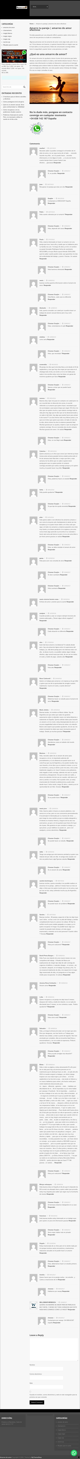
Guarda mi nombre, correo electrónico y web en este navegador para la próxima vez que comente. (53, 1396)
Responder (57, 162)
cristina (42, 337)
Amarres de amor (6, 1457)
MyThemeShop (36, 1457)
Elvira (41, 1064)
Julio (41, 852)
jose (40, 184)
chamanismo (7, 30)
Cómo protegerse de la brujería (13, 102)
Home (32, 24)
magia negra (7, 36)
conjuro (42, 613)
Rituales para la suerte (10, 45)
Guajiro (50, 198)
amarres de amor (9, 27)
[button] (74, 1453)
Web (31, 1383)
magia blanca (7, 33)
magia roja (6, 39)
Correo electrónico (36, 1374)
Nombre (32, 1365)
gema (41, 558)
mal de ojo (6, 42)
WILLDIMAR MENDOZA (47, 1302)
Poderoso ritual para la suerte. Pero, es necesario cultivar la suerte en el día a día (13, 117)
